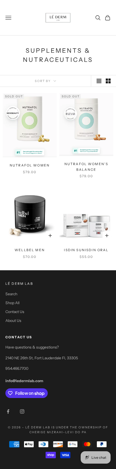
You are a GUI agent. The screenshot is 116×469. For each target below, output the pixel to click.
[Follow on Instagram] (22, 411)
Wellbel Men (30, 250)
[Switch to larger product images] (99, 81)
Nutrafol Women (30, 165)
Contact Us (14, 311)
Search (11, 294)
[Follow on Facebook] (8, 411)
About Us (13, 320)
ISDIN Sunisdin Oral (86, 250)
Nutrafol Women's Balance (86, 166)
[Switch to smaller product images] (108, 81)
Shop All (12, 302)
